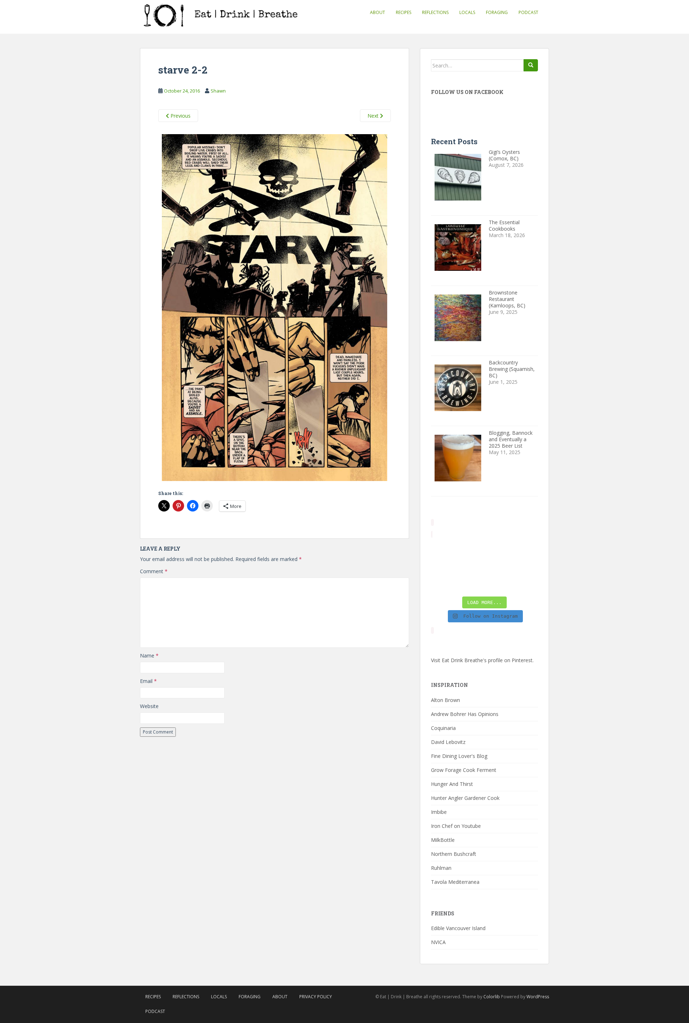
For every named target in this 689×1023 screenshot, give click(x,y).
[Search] (531, 65)
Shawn (218, 91)
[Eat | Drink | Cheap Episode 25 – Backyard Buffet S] (526, 549)
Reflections (435, 12)
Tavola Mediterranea (455, 881)
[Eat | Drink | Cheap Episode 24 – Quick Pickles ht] (471, 567)
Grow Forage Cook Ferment (463, 770)
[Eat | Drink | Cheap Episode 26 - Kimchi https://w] (498, 549)
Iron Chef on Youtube (456, 825)
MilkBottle (443, 839)
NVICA (438, 942)
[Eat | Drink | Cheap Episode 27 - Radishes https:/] (443, 549)
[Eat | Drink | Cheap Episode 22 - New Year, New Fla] (443, 583)
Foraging (497, 12)
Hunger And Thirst (452, 784)
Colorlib (491, 997)
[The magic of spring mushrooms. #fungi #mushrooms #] (498, 567)
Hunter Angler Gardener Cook (465, 798)
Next (373, 115)
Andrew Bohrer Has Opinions (464, 714)
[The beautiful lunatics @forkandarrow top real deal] (498, 583)
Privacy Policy (315, 997)
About (377, 12)
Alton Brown (445, 700)
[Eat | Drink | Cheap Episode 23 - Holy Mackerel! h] (526, 567)
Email (148, 681)
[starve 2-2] (274, 309)
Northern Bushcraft (453, 853)
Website (149, 706)
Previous (180, 115)
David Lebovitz (448, 742)
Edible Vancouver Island (458, 928)
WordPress (537, 997)
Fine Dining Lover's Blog (459, 756)
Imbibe (439, 811)
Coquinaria (443, 728)
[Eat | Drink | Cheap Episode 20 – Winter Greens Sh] (526, 583)
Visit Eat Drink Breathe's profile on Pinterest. (482, 660)
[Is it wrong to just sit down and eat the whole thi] (443, 567)
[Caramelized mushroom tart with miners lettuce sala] (471, 549)
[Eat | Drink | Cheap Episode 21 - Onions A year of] (471, 583)
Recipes (403, 12)
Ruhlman (441, 867)
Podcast (528, 12)
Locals (467, 12)
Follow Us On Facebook (467, 92)
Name (149, 655)
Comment (154, 571)
